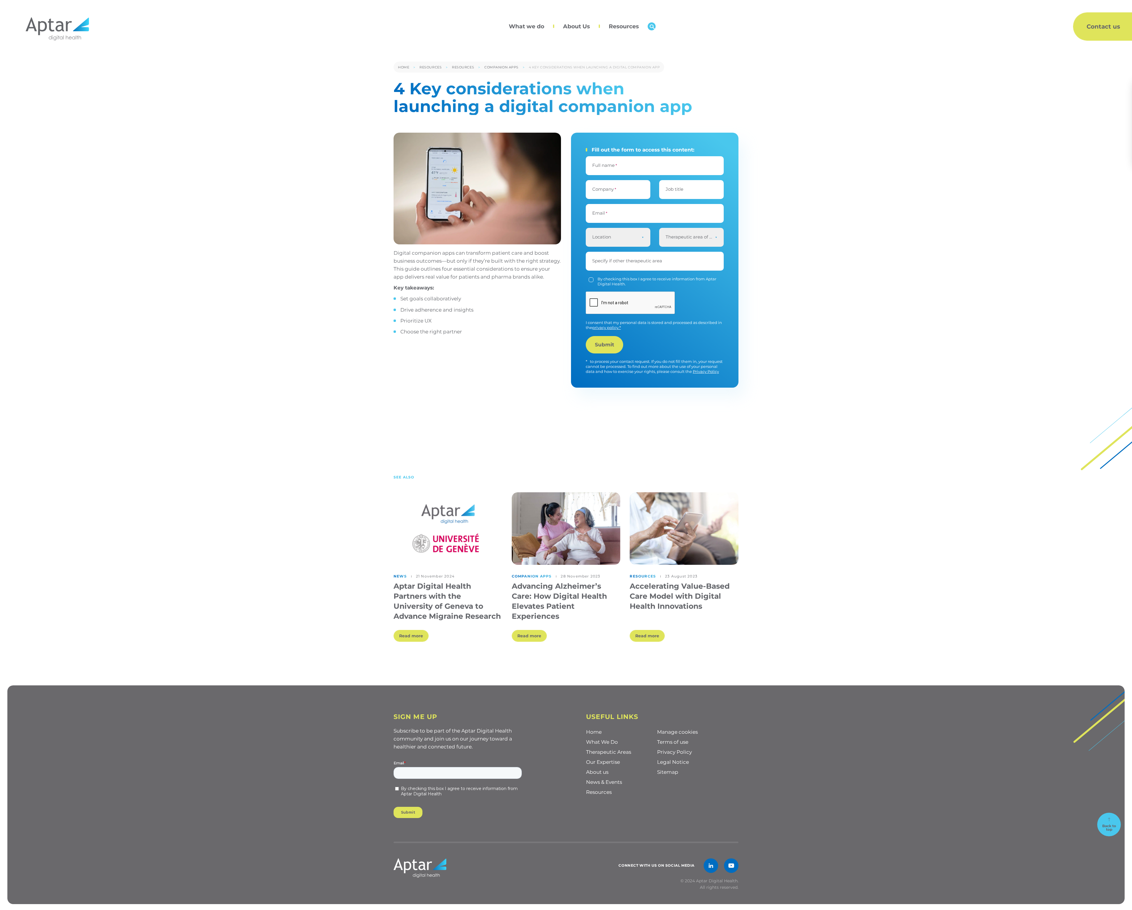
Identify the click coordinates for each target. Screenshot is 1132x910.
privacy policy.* (606, 327)
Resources (624, 26)
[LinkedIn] (711, 865)
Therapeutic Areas (608, 752)
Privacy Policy (706, 371)
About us (597, 772)
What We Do (602, 742)
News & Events (604, 782)
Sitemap (667, 772)
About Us (576, 26)
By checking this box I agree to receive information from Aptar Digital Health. (657, 281)
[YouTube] (731, 865)
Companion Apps (501, 67)
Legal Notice (673, 762)
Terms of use (672, 742)
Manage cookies (677, 732)
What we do (526, 26)
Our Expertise (603, 762)
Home (403, 67)
